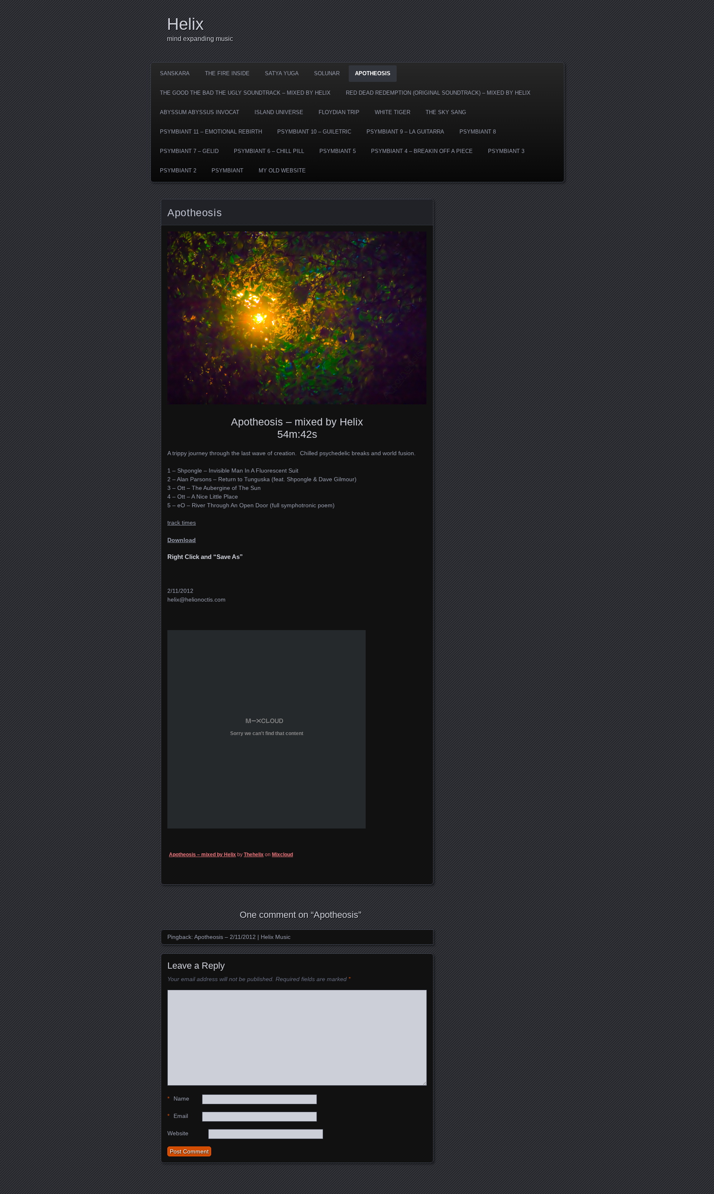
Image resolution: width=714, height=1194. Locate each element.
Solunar (327, 73)
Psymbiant (227, 170)
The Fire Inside (227, 73)
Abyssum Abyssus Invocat (199, 112)
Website (177, 1133)
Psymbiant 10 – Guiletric (314, 132)
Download (181, 540)
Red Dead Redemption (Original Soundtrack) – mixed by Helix (438, 93)
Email (177, 1116)
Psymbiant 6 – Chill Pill (269, 151)
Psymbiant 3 (506, 151)
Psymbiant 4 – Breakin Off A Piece (422, 151)
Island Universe (279, 112)
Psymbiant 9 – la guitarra (405, 132)
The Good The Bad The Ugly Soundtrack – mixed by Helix (245, 93)
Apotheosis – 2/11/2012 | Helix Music (242, 937)
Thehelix (254, 854)
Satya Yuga (282, 73)
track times (181, 522)
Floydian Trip (339, 112)
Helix (185, 24)
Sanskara (175, 73)
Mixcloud (282, 854)
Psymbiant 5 (337, 151)
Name (178, 1098)
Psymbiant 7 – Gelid (189, 151)
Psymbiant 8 (477, 132)
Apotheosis (372, 73)
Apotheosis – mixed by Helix (202, 854)
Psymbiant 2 (178, 170)
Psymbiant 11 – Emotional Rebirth (211, 132)
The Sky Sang (446, 112)
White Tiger (392, 112)
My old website (282, 170)
